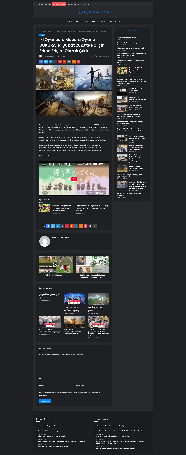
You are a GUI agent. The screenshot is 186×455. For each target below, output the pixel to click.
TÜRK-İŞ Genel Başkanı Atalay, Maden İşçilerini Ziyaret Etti (130, 176)
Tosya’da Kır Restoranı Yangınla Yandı (130, 43)
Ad (40, 378)
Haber (77, 21)
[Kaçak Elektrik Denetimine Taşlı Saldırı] (122, 99)
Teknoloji (101, 21)
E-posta (42, 385)
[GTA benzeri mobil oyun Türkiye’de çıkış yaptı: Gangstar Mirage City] (74, 299)
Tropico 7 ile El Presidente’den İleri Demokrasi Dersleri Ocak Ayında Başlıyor (50, 296)
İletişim (117, 21)
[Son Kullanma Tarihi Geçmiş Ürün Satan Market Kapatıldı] (122, 148)
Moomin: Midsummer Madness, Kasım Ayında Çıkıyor (96, 309)
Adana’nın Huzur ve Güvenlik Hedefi (136, 90)
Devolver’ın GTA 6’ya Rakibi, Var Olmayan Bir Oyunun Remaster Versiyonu (61, 208)
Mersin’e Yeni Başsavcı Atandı (127, 38)
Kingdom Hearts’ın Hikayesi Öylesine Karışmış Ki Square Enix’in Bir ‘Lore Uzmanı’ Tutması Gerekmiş (92, 208)
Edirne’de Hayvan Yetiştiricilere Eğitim (136, 107)
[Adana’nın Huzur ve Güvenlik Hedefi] (122, 91)
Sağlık (93, 21)
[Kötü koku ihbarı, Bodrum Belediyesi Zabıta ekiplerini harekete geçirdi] (122, 157)
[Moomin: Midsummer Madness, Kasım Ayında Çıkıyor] (98, 299)
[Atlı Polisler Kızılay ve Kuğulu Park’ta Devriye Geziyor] (122, 138)
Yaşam (110, 21)
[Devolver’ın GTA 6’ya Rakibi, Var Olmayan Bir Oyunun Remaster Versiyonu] (44, 208)
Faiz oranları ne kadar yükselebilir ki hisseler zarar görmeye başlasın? (129, 115)
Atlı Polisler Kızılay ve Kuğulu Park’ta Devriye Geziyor (137, 138)
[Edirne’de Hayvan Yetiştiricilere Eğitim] (122, 108)
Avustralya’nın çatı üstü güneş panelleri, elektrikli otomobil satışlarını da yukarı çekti (98, 332)
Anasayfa (69, 21)
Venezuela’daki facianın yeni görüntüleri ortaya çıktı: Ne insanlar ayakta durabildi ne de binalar (137, 185)
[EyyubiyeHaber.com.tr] (93, 12)
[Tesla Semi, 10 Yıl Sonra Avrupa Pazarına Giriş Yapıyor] (50, 322)
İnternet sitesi (80, 385)
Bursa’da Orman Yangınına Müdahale (136, 167)
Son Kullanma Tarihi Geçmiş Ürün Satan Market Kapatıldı (136, 148)
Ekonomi (85, 21)
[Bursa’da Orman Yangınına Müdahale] (122, 168)
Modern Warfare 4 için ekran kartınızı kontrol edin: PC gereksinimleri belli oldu (74, 332)
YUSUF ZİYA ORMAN (48, 56)
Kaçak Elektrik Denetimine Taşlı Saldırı (137, 98)
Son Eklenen (131, 30)
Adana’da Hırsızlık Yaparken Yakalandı (78, 4)
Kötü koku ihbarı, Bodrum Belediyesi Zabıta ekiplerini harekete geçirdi (135, 158)
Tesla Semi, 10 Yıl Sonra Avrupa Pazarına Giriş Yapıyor (49, 331)
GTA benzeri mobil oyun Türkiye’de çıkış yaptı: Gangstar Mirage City (72, 309)
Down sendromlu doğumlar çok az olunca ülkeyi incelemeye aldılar (131, 54)
